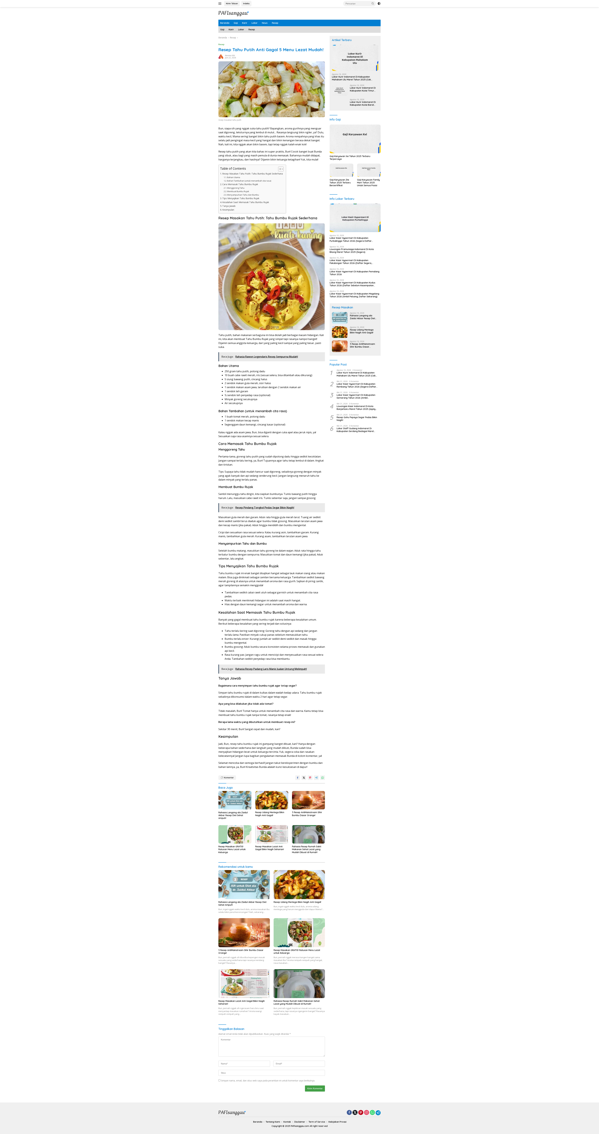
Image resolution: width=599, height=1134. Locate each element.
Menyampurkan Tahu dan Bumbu (243, 194)
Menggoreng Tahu (235, 188)
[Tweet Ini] (304, 777)
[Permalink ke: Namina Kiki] (220, 56)
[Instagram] (366, 1112)
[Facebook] (349, 1112)
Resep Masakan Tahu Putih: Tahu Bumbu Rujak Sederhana (252, 173)
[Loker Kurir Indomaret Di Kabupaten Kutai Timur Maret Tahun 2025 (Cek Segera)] (340, 90)
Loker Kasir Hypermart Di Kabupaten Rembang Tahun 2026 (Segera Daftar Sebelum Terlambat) (356, 385)
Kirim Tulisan (232, 3)
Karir (244, 23)
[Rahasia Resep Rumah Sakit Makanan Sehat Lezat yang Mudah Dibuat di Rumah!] (308, 834)
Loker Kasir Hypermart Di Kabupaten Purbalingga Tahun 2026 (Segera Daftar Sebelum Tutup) (351, 239)
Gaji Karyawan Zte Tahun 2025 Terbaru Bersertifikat (340, 182)
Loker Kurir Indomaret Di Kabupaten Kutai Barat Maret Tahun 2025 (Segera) (363, 103)
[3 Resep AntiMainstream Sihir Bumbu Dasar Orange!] (308, 800)
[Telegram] (378, 1112)
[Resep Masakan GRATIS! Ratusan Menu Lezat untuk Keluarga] (234, 834)
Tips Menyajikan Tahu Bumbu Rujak (240, 198)
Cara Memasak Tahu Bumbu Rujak (240, 184)
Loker (255, 23)
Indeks (246, 3)
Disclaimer (299, 1121)
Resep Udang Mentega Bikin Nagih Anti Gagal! (269, 814)
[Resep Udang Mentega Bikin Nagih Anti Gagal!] (271, 800)
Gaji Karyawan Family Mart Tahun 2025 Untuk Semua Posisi (368, 182)
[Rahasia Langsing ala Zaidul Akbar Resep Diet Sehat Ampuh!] (234, 800)
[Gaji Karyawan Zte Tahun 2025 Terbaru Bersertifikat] (341, 170)
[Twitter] (355, 1112)
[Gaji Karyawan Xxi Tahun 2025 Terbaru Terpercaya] (355, 139)
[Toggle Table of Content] (279, 169)
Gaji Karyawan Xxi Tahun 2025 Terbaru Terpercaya (350, 157)
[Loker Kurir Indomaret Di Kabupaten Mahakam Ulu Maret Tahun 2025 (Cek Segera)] (355, 58)
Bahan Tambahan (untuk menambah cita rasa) (249, 180)
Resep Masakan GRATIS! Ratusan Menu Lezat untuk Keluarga (232, 849)
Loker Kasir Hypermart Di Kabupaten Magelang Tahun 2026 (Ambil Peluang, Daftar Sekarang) (354, 295)
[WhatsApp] (372, 1112)
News (265, 23)
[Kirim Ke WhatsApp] (322, 777)
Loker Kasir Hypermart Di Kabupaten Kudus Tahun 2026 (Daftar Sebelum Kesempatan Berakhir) (352, 284)
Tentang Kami (273, 1121)
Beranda (224, 23)
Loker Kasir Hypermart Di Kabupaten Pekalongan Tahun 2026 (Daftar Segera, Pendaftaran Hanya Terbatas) (351, 262)
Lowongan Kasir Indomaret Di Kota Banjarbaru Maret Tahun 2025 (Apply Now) (356, 407)
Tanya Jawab (229, 205)
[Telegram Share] (316, 777)
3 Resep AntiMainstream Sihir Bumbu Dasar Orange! (307, 814)
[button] (373, 3)
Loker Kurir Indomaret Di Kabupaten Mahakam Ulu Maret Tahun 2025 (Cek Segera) (351, 78)
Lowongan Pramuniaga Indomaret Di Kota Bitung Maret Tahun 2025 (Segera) (352, 250)
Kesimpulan (228, 209)
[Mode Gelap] (379, 3)
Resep (275, 23)
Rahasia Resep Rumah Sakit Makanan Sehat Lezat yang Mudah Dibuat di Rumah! (306, 849)
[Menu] (220, 3)
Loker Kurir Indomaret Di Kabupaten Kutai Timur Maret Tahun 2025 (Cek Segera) (363, 89)
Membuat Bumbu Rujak (238, 191)
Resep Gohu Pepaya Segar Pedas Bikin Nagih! (357, 419)
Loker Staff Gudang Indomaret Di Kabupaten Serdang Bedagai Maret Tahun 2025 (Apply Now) (355, 430)
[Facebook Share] (297, 777)
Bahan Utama (233, 177)
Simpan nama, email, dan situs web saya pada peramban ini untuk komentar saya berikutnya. (268, 1080)
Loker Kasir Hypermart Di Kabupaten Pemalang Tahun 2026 (354, 273)
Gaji (236, 23)
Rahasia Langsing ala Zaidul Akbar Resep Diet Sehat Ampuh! (233, 815)
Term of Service (317, 1121)
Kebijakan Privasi (337, 1121)
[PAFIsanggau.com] (234, 13)
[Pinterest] (360, 1112)
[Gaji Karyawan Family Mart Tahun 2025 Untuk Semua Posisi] (369, 170)
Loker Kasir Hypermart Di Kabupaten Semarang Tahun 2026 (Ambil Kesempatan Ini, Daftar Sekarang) (356, 396)
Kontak (287, 1121)
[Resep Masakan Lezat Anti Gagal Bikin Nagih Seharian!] (271, 834)
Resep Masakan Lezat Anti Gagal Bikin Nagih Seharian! (269, 848)
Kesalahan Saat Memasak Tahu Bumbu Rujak (245, 202)
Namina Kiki (230, 55)
